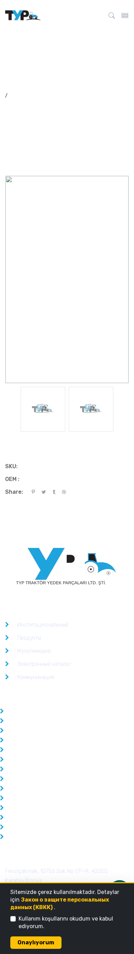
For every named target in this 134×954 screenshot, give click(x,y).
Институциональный (42, 624)
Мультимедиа (34, 651)
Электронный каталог (44, 664)
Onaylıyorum (36, 942)
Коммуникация (35, 677)
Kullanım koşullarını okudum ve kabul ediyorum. (66, 922)
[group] (43, 409)
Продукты (29, 638)
